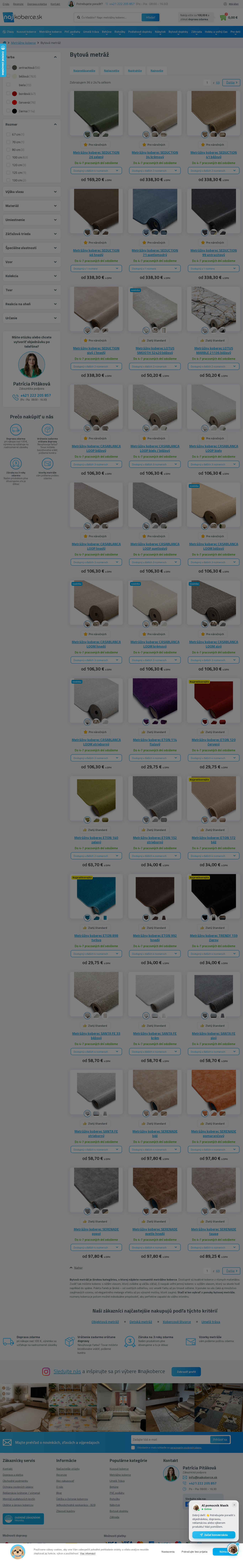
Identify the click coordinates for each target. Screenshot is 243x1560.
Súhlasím (225, 1551)
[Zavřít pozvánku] (234, 1504)
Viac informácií (88, 1553)
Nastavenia (168, 1551)
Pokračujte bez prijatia (194, 1551)
